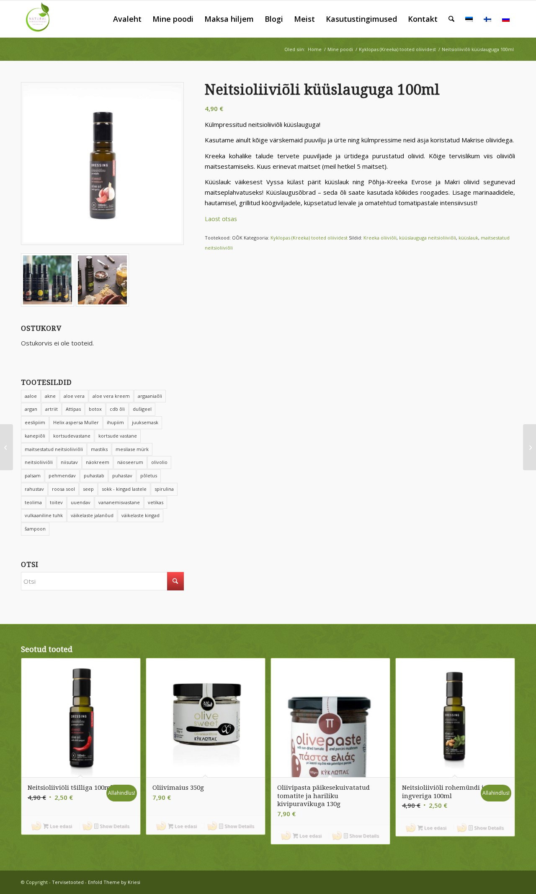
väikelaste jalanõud (92, 515)
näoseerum (130, 462)
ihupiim (115, 422)
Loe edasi (60, 826)
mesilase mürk (132, 449)
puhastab (94, 475)
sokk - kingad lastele (124, 489)
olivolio (159, 462)
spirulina (164, 489)
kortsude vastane (117, 436)
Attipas (73, 409)
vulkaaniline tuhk (44, 515)
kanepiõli (35, 436)
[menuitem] (127, 18)
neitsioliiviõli (39, 462)
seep (88, 489)
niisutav (69, 462)
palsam (33, 475)
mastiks (99, 449)
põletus (148, 475)
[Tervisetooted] (39, 18)
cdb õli (117, 409)
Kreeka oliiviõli (380, 237)
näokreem (97, 462)
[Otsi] (451, 18)
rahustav (34, 489)
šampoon (35, 529)
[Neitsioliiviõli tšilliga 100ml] (6, 447)
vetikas (155, 502)
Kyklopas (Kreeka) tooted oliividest (309, 237)
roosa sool (63, 489)
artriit (51, 409)
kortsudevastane (71, 436)
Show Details (113, 826)
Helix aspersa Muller (76, 422)
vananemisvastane (119, 502)
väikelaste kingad (140, 515)
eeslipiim (35, 422)
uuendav (80, 502)
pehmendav (62, 475)
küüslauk (468, 237)
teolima (33, 502)
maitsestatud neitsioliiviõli (54, 449)
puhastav (122, 475)
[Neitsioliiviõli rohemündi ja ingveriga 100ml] (529, 447)
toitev (56, 502)
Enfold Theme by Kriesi (114, 882)
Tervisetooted (68, 882)
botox (95, 409)
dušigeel (142, 409)
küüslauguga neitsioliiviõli (427, 237)
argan (31, 409)
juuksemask (145, 422)
